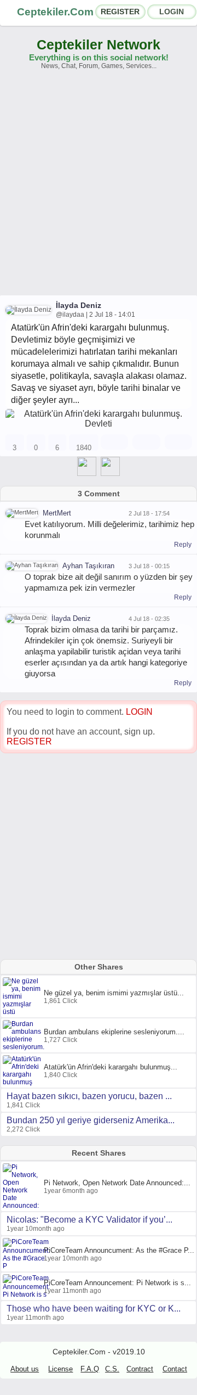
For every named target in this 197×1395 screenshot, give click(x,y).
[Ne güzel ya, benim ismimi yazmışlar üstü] (23, 1012)
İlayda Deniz (78, 305)
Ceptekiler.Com (55, 12)
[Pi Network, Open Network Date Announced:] (23, 1205)
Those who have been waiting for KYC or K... (94, 1308)
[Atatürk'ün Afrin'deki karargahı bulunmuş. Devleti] (98, 423)
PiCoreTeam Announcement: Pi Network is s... (117, 1283)
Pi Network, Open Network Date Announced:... (117, 1183)
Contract (139, 1369)
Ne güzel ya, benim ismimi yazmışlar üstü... (114, 993)
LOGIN (171, 11)
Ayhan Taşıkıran (88, 566)
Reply (183, 544)
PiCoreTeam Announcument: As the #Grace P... (119, 1250)
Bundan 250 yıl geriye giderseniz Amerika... (91, 1120)
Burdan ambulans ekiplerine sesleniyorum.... (114, 1032)
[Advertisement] (98, 188)
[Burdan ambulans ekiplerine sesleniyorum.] (25, 1047)
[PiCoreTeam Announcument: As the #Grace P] (28, 1266)
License (60, 1369)
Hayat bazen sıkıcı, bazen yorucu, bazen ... (89, 1096)
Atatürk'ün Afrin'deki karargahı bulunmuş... (110, 1067)
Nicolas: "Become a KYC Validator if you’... (89, 1219)
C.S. (112, 1369)
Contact (175, 1369)
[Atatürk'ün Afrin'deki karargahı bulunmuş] (23, 1082)
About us (24, 1369)
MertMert (57, 513)
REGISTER (120, 11)
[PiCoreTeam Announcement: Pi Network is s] (28, 1294)
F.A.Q (89, 1369)
